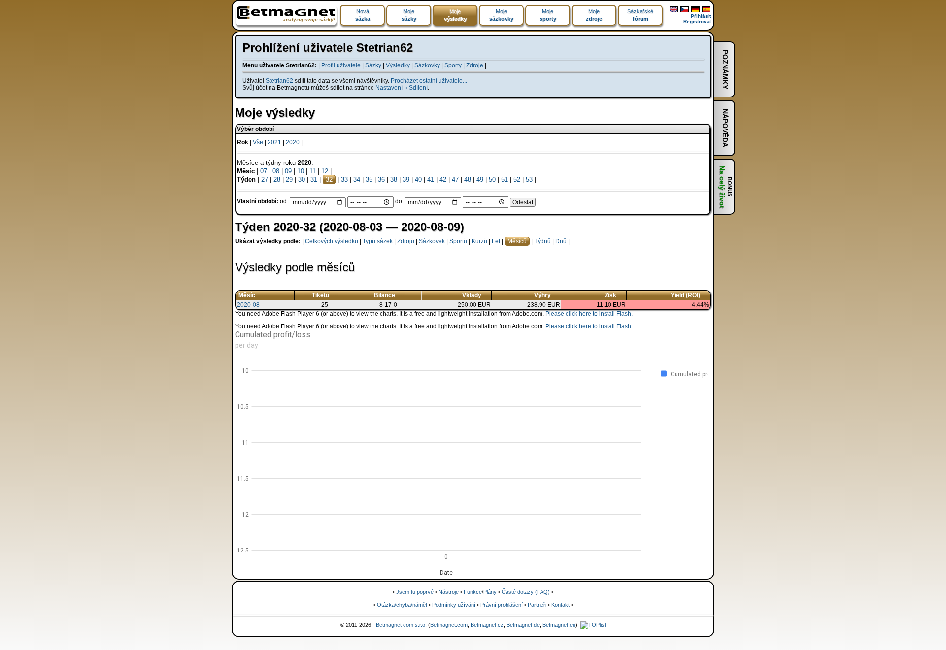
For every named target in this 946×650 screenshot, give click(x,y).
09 (288, 171)
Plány (490, 592)
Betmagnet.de (523, 625)
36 (381, 179)
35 (369, 179)
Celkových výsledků (331, 241)
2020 (293, 142)
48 (467, 179)
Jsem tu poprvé (415, 592)
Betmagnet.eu (558, 625)
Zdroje (474, 65)
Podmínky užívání (453, 605)
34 (356, 179)
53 (529, 179)
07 (263, 171)
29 (289, 179)
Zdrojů (405, 241)
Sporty (453, 65)
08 (275, 171)
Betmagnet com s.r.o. (401, 625)
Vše (258, 142)
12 (324, 171)
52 (516, 179)
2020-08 (248, 304)
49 (479, 179)
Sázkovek (432, 241)
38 (393, 179)
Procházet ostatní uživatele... (429, 80)
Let (496, 241)
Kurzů (479, 241)
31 (313, 179)
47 (455, 179)
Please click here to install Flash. (589, 313)
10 (300, 171)
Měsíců (517, 241)
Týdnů (542, 241)
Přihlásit (701, 16)
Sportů (458, 241)
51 (504, 179)
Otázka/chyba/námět (402, 605)
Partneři (537, 605)
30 (301, 179)
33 (344, 179)
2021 (274, 142)
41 (430, 179)
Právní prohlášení (501, 605)
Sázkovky (427, 65)
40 (418, 179)
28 (276, 179)
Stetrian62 (279, 80)
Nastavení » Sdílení (401, 87)
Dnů (561, 241)
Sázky (373, 65)
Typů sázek (378, 241)
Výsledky (398, 65)
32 (329, 179)
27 (264, 179)
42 (442, 179)
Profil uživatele (341, 65)
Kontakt (560, 605)
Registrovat (697, 21)
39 (406, 179)
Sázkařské (640, 15)
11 (312, 171)
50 (492, 179)
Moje (409, 15)
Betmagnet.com (449, 625)
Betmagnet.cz (487, 625)
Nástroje (449, 592)
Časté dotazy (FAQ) (526, 592)
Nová (362, 15)
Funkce (473, 592)
